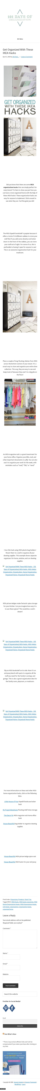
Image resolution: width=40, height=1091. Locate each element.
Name (5, 953)
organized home (8, 909)
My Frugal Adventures (10, 810)
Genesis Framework (30, 1082)
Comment (7, 928)
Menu (21, 39)
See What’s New (10, 1034)
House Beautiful (9, 824)
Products (21, 899)
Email (5, 964)
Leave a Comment (27, 57)
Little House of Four (11, 801)
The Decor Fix (8, 815)
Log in (23, 1084)
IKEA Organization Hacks (28, 904)
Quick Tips (28, 899)
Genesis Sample (18, 1082)
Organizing (14, 899)
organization (14, 907)
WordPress (18, 1084)
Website (5, 974)
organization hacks (25, 907)
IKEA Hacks (15, 902)
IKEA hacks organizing (26, 902)
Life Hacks (6, 907)
